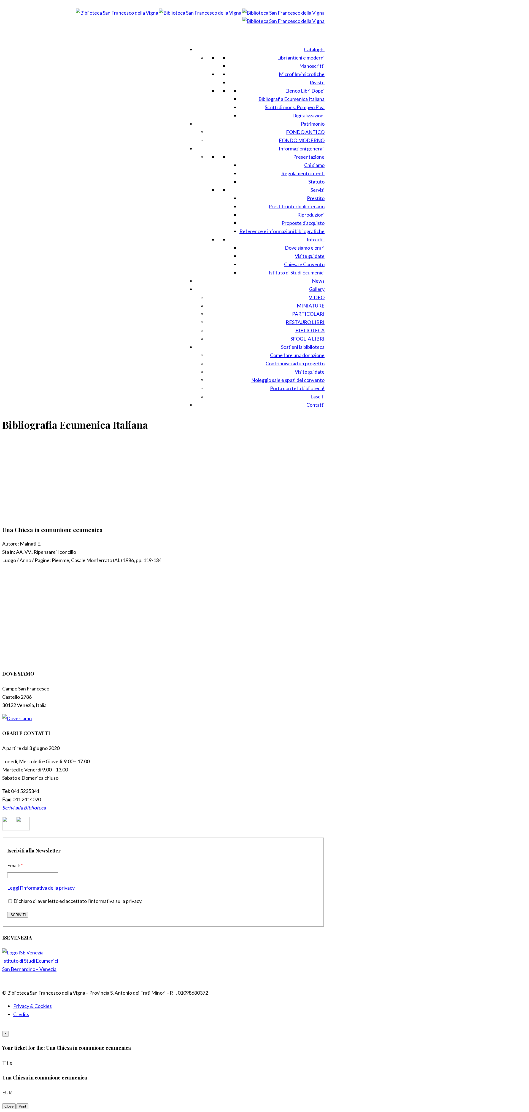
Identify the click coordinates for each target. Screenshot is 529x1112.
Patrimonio (313, 124)
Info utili (316, 239)
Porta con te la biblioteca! (297, 388)
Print (22, 1106)
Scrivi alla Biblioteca (24, 808)
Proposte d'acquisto (303, 223)
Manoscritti (312, 66)
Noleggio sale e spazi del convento (288, 380)
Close (9, 1106)
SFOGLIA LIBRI (307, 339)
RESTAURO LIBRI (305, 322)
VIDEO (317, 297)
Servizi (318, 190)
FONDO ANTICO (305, 132)
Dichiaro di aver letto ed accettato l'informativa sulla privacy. (77, 901)
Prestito (316, 198)
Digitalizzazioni (308, 115)
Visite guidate (310, 256)
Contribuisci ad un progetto (295, 363)
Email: (15, 865)
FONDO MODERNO (302, 140)
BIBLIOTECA (310, 330)
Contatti (315, 405)
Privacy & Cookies (32, 1006)
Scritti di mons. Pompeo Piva (295, 107)
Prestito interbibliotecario (297, 206)
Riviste (317, 82)
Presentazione (309, 157)
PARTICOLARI (308, 314)
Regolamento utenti (303, 173)
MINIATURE (311, 306)
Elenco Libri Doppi (305, 91)
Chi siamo (314, 165)
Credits (21, 1014)
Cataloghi (314, 49)
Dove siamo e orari (305, 248)
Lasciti (318, 396)
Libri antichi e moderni (301, 58)
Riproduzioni (311, 215)
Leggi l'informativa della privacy (41, 888)
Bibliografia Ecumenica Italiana (291, 99)
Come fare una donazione (297, 355)
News (318, 281)
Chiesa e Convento (304, 264)
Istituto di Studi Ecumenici (297, 272)
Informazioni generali (302, 148)
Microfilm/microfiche (302, 74)
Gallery (317, 289)
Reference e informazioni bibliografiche (282, 231)
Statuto (316, 182)
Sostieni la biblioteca (303, 347)
